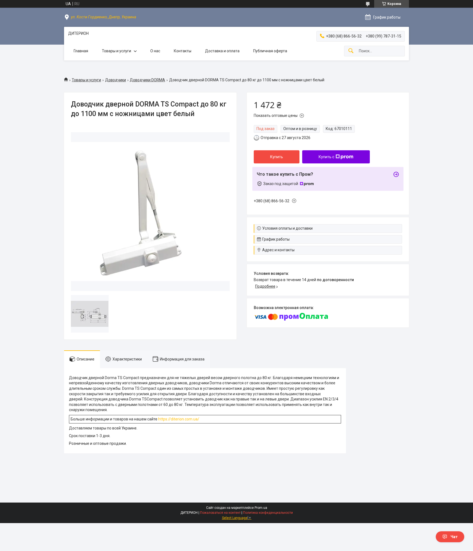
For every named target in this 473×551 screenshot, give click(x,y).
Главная (81, 51)
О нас (155, 51)
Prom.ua (261, 508)
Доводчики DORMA (147, 80)
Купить (276, 157)
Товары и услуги (116, 51)
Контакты (182, 51)
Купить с (326, 157)
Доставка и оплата (222, 51)
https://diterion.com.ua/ (178, 419)
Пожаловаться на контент (220, 513)
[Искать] (351, 51)
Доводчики (115, 80)
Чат (454, 537)
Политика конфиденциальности (268, 513)
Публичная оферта (270, 51)
